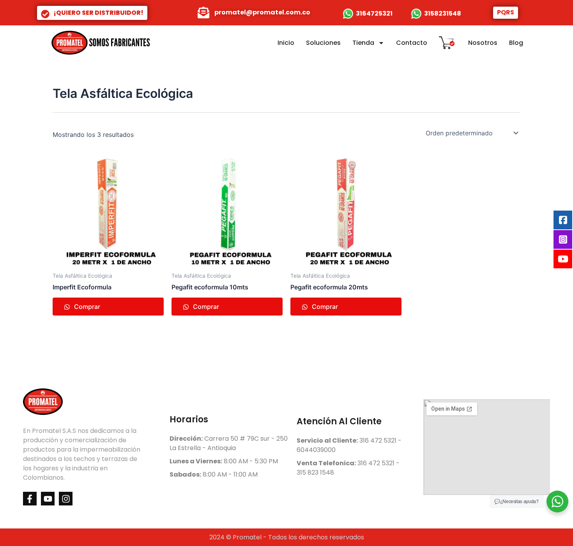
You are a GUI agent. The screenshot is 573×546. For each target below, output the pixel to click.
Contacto (411, 42)
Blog (516, 42)
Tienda (363, 42)
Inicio (286, 42)
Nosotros (482, 42)
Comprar (86, 306)
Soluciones (323, 42)
